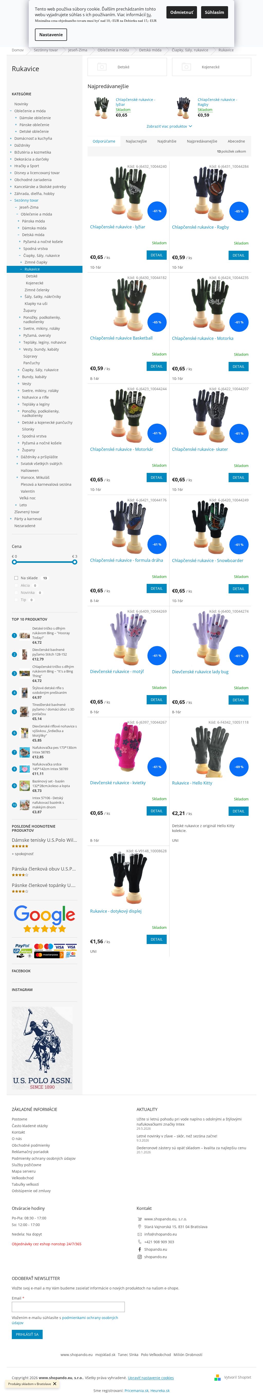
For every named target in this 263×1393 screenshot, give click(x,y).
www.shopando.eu (77, 1354)
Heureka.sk (160, 1390)
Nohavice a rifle (35, 397)
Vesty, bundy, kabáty (41, 349)
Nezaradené (24, 525)
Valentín (28, 491)
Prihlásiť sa (27, 1334)
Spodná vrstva (35, 248)
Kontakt (18, 1132)
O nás (17, 1138)
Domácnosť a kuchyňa (33, 138)
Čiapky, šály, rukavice (41, 255)
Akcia (28, 585)
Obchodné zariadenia (33, 179)
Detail (157, 255)
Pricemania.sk (136, 1390)
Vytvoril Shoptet (237, 1377)
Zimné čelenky (37, 289)
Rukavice (32, 269)
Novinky (21, 103)
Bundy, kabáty (34, 376)
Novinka (31, 592)
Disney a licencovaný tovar (37, 172)
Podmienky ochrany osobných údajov (44, 1158)
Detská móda (33, 234)
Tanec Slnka (128, 1354)
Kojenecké (34, 283)
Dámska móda (34, 228)
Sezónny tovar (26, 200)
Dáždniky (22, 145)
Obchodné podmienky (31, 1145)
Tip (26, 599)
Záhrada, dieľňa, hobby (34, 193)
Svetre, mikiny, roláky (41, 328)
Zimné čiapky (36, 262)
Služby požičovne (26, 1164)
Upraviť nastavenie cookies (151, 1377)
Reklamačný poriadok (30, 1151)
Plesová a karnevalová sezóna (46, 484)
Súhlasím (214, 12)
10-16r (95, 267)
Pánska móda (33, 221)
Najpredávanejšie (202, 141)
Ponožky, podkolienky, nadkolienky (42, 319)
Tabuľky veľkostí (25, 1184)
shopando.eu (155, 1256)
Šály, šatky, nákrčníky (43, 296)
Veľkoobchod (23, 1177)
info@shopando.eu (160, 1234)
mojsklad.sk (105, 1354)
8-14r (94, 378)
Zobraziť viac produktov (167, 126)
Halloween (30, 470)
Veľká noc (28, 498)
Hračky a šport (26, 165)
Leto (23, 504)
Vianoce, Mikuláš (35, 477)
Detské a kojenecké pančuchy (47, 422)
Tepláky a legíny (36, 404)
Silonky (28, 429)
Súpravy (30, 356)
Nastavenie (51, 35)
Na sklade (34, 577)
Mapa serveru (24, 1171)
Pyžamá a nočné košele (43, 241)
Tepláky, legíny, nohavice (44, 342)
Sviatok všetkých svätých (41, 463)
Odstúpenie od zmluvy (31, 1190)
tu (149, 14)
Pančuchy (31, 362)
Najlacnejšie (136, 141)
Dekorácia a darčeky (31, 159)
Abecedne (236, 141)
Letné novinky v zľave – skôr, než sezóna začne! (177, 1136)
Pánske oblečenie (34, 124)
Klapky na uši (36, 303)
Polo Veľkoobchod (156, 1354)
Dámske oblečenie (35, 117)
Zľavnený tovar (27, 511)
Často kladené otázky (30, 1125)
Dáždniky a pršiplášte (39, 456)
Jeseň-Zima (29, 207)
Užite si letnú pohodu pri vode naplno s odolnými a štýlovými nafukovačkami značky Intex (189, 1121)
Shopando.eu (155, 1249)
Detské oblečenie (34, 131)
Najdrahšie (166, 141)
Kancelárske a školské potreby (40, 186)
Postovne (19, 1119)
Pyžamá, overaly (37, 335)
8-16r (94, 711)
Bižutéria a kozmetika (32, 152)
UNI (175, 840)
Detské (31, 276)
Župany (29, 310)
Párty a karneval (28, 518)
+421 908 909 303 (159, 1241)
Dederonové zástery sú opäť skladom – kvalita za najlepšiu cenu (191, 1147)
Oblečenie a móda (30, 110)
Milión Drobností (188, 1354)
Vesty (26, 383)
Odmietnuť (181, 12)
